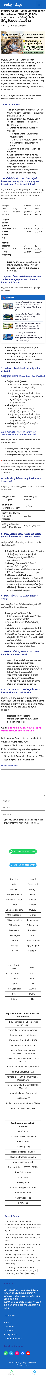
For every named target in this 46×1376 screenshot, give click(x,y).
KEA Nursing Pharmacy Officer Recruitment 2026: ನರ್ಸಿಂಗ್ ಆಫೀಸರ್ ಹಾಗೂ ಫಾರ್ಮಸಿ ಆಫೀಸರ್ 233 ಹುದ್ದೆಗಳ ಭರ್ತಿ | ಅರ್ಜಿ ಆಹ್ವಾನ (28, 337)
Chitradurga (14, 925)
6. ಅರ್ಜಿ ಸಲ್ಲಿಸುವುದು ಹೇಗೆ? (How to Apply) (25, 161)
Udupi (32, 935)
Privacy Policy (10, 1334)
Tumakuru (32, 930)
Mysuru (32, 910)
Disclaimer (8, 1330)
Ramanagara (33, 920)
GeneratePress (23, 1365)
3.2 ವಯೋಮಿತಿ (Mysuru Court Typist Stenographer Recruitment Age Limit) (26, 143)
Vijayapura (33, 951)
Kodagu (32, 889)
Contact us (9, 1326)
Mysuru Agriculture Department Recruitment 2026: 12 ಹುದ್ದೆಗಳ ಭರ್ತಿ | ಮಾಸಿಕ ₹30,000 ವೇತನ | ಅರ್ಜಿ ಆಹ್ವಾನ (21, 1270)
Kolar (32, 894)
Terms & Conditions (13, 1338)
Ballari (14, 884)
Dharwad (14, 940)
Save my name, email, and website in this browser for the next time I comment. (23, 821)
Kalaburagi (32, 884)
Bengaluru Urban (14, 899)
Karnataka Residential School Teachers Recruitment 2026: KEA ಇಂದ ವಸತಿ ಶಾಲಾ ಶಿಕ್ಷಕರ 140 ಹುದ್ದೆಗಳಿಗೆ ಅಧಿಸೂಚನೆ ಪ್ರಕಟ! (28, 306)
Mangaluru (14, 930)
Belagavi (14, 889)
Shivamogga (32, 925)
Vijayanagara (32, 945)
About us (8, 1322)
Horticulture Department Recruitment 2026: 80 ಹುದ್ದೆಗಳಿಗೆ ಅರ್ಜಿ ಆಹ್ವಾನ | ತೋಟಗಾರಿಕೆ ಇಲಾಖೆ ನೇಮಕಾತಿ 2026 (28, 326)
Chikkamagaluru (14, 920)
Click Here (25, 716)
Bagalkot (14, 879)
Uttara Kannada (32, 940)
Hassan (14, 951)
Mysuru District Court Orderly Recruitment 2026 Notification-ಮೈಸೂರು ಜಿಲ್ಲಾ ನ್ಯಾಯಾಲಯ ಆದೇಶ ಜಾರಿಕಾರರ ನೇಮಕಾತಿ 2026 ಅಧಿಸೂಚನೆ (22, 749)
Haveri (32, 879)
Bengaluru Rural (14, 894)
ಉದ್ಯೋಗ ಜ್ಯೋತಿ (13, 4)
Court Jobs (20, 738)
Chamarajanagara (14, 910)
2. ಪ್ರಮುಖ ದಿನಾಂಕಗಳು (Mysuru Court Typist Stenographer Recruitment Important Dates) (23, 122)
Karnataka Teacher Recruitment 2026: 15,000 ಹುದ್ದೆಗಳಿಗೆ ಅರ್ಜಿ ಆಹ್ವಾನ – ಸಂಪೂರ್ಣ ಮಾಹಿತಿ (28, 317)
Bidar (14, 905)
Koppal (32, 899)
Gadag (14, 945)
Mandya (32, 905)
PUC (19, 384)
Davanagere (14, 935)
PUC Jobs (9, 738)
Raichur (32, 915)
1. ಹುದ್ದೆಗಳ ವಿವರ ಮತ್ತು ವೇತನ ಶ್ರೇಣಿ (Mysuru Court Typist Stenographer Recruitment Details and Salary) (25, 113)
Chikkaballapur (14, 915)
